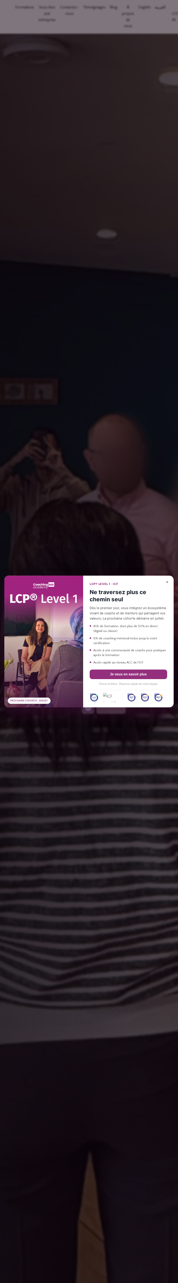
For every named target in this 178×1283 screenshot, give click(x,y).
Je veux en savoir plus (128, 674)
